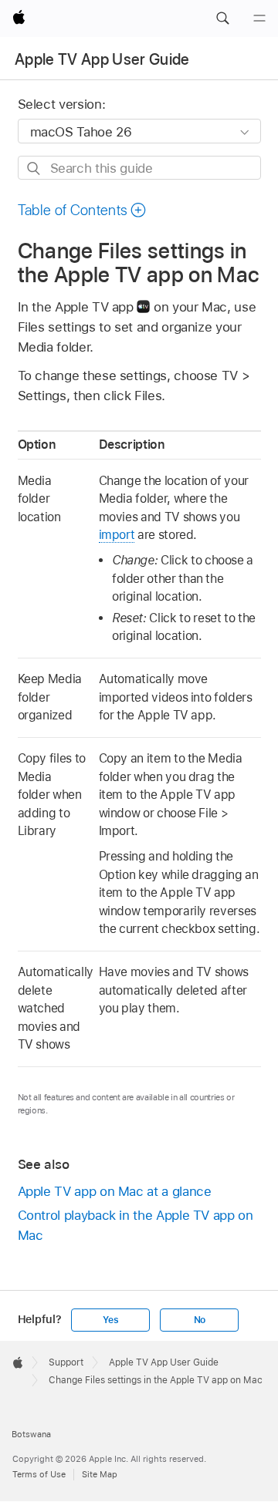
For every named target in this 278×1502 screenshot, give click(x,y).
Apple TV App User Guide (102, 59)
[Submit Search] (34, 168)
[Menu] (259, 18)
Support (66, 1362)
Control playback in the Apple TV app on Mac (135, 1225)
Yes (110, 1320)
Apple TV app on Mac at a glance (115, 1191)
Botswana (31, 1434)
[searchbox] (139, 168)
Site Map (99, 1474)
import (117, 534)
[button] (222, 18)
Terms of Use (39, 1474)
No (200, 1320)
